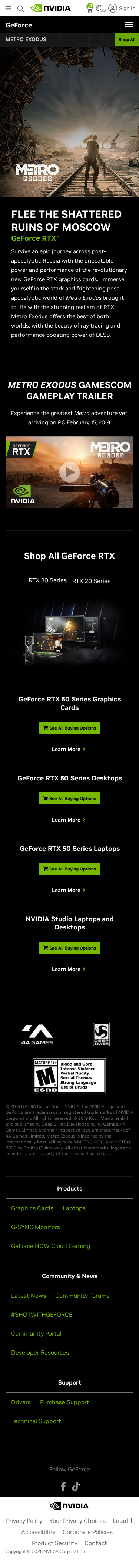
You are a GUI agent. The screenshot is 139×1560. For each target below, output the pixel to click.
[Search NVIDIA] (20, 6)
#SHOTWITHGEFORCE (41, 1314)
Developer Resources (40, 1352)
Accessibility (38, 1532)
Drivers (21, 1402)
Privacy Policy (24, 1520)
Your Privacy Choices (77, 1520)
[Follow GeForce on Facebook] (63, 1486)
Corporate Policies (88, 1532)
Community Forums (82, 1295)
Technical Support (36, 1421)
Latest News (28, 1295)
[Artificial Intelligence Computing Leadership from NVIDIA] (50, 8)
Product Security (54, 1543)
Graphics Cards (32, 1208)
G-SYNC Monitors (35, 1227)
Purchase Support (64, 1402)
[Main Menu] (8, 9)
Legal (120, 1520)
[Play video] (69, 472)
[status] (90, 10)
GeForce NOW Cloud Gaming (50, 1246)
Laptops (74, 1208)
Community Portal (36, 1333)
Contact (96, 1543)
